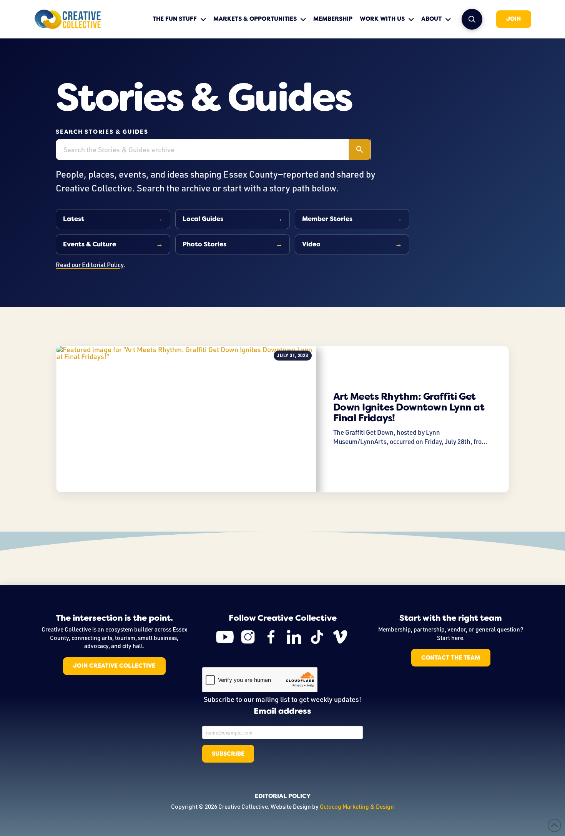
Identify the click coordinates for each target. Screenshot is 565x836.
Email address (282, 711)
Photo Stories (204, 244)
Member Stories (327, 219)
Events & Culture (89, 244)
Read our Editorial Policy (89, 265)
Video (311, 244)
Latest (73, 219)
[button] (472, 19)
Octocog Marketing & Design (357, 806)
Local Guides (203, 219)
